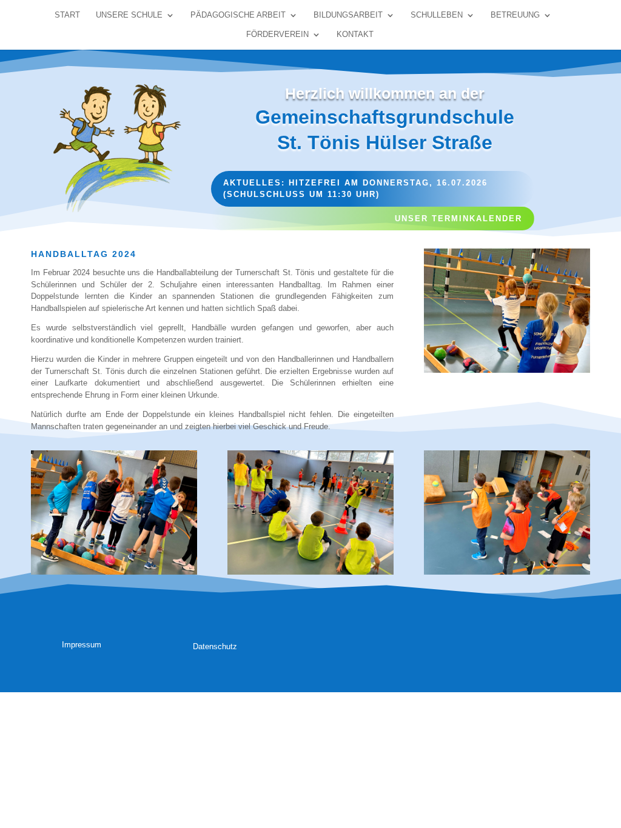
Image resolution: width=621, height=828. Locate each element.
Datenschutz (215, 646)
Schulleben (437, 15)
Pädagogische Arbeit (238, 15)
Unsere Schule (129, 15)
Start (67, 15)
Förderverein (277, 34)
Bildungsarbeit (348, 15)
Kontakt (355, 34)
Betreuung (515, 15)
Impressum (81, 644)
